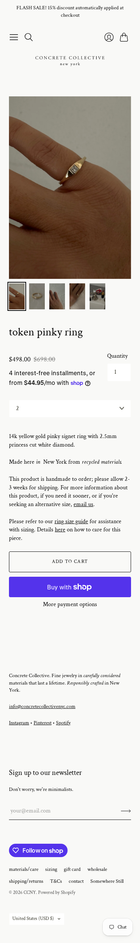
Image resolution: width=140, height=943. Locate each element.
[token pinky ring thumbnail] (17, 296)
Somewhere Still (107, 881)
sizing (51, 869)
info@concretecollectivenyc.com (42, 706)
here (60, 530)
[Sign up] (126, 811)
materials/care (23, 869)
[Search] (29, 37)
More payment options (70, 604)
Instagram (19, 723)
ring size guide (71, 521)
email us (83, 504)
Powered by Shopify (56, 892)
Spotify (63, 723)
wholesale (97, 869)
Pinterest (43, 723)
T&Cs (56, 881)
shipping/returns (26, 881)
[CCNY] (70, 61)
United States (33, 918)
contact (76, 881)
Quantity (117, 356)
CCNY (30, 892)
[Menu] (14, 37)
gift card (72, 869)
